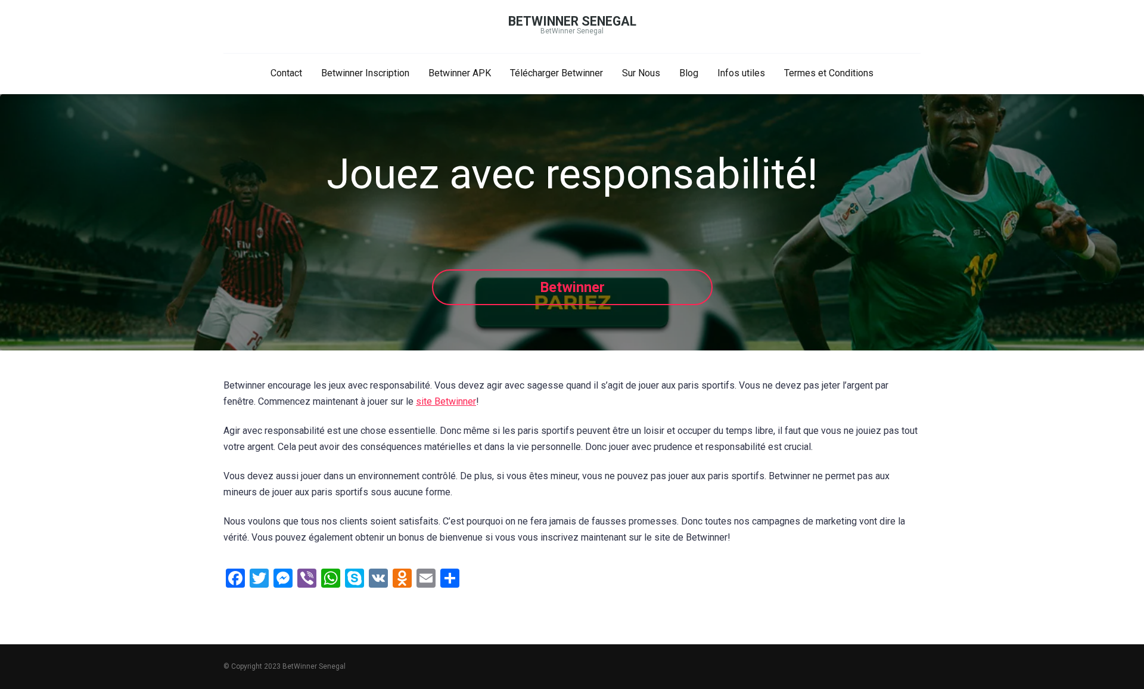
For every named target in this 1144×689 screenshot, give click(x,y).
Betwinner (572, 287)
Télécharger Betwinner (556, 73)
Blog (688, 73)
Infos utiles (741, 73)
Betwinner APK (459, 73)
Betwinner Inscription (365, 73)
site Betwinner (446, 401)
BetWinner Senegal (572, 21)
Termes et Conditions (828, 73)
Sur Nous (641, 73)
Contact (286, 73)
